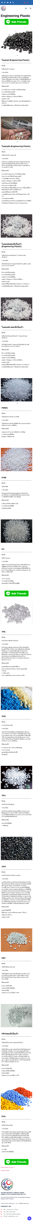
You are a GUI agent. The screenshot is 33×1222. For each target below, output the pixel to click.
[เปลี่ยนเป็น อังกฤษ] (24, 2)
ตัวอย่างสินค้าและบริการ (8, 1167)
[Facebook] (2, 2)
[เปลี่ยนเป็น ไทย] (27, 2)
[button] (26, 8)
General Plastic (5, 1170)
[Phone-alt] (13, 2)
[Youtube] (7, 2)
